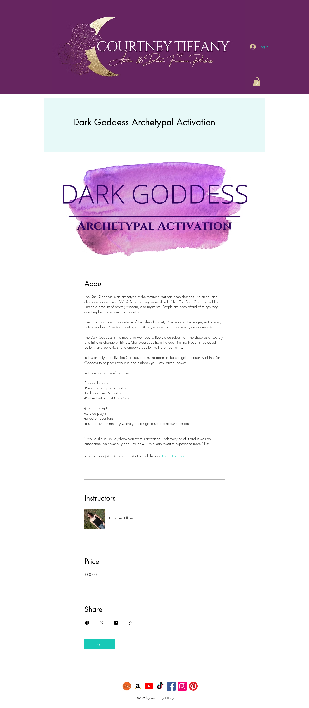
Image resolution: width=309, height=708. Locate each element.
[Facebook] (171, 686)
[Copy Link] (130, 622)
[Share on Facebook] (87, 622)
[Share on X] (101, 622)
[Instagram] (182, 686)
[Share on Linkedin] (116, 622)
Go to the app (173, 456)
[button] (257, 81)
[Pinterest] (193, 686)
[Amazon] (137, 686)
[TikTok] (160, 686)
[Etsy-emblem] (126, 686)
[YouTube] (149, 686)
